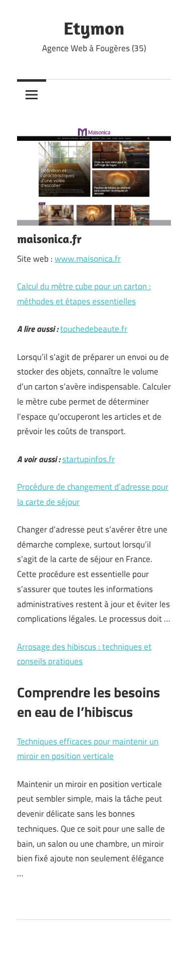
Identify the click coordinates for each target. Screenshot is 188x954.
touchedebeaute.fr (93, 328)
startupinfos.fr (88, 459)
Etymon (94, 28)
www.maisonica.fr (88, 258)
